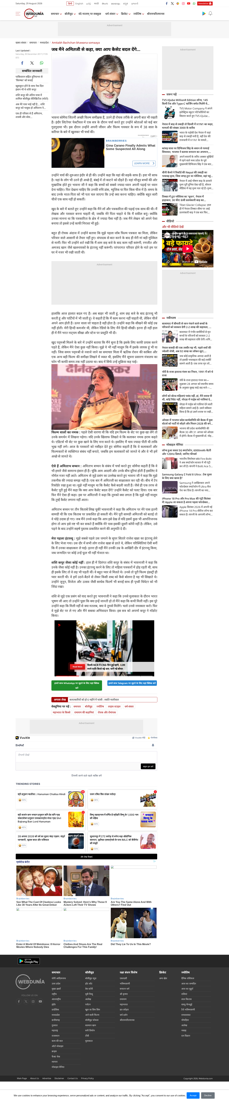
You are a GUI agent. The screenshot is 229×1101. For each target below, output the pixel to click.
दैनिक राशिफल (187, 978)
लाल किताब (186, 999)
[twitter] (172, 3)
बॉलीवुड (69, 14)
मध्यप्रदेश (44, 42)
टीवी (87, 1035)
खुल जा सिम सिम (92, 1009)
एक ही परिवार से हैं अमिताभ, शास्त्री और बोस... (29, 115)
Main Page (22, 1078)
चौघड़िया (185, 1019)
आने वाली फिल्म (92, 1014)
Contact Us (72, 1078)
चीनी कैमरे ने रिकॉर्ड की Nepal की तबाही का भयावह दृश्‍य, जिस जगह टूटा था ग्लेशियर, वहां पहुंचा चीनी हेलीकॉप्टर (187, 174)
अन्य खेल (163, 978)
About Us (34, 1078)
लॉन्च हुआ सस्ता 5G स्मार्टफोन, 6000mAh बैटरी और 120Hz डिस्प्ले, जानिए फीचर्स (186, 452)
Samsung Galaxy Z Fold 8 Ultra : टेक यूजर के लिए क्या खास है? (187, 476)
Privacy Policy (87, 1078)
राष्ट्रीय (54, 993)
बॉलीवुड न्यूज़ (90, 978)
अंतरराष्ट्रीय (56, 999)
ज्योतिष (137, 14)
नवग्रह (183, 1030)
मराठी (96, 3)
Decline (208, 1095)
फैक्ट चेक (56, 1056)
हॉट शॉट (88, 983)
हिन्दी (70, 3)
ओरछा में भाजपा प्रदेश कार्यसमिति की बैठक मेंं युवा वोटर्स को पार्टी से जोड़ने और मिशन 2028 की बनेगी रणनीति (187, 421)
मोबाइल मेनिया (174, 445)
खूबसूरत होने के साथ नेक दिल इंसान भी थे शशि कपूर (30, 87)
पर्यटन (88, 1004)
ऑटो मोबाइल (57, 1046)
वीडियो (170, 221)
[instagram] (183, 3)
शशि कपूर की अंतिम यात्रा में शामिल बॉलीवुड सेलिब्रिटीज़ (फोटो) (32, 96)
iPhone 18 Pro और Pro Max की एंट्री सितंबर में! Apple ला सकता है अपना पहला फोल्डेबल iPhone (186, 500)
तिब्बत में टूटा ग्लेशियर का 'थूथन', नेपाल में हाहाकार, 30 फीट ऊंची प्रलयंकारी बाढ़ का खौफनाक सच (183, 198)
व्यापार (54, 1061)
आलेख (88, 999)
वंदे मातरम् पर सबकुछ (90, 14)
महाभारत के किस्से (61, 712)
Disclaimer (59, 1078)
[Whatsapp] (194, 3)
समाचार (55, 14)
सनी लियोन (90, 1030)
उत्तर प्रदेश (56, 983)
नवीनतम (171, 318)
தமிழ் (88, 3)
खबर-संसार (21, 42)
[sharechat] (177, 3)
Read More (77, 667)
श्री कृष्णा (124, 993)
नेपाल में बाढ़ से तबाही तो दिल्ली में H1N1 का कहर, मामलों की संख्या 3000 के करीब (187, 125)
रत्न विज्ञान (185, 1035)
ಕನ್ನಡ (125, 3)
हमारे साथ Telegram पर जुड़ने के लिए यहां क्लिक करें (132, 683)
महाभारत (124, 1004)
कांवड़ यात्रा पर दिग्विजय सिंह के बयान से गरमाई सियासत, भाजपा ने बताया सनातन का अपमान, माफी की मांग (185, 150)
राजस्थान (55, 1035)
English (79, 3)
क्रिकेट (124, 14)
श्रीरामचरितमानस (155, 14)
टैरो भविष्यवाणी (188, 1009)
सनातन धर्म (124, 988)
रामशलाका (186, 1014)
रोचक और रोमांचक (107, 712)
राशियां (184, 993)
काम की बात (57, 1040)
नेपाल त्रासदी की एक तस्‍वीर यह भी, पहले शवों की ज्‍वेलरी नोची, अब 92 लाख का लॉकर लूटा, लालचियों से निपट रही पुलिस (186, 349)
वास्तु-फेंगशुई (186, 1004)
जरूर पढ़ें (171, 94)
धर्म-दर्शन (123, 1014)
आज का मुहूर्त (187, 988)
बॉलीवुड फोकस (91, 1019)
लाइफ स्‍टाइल (114, 706)
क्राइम (54, 1051)
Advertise (46, 1078)
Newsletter (203, 3)
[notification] (210, 13)
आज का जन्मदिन (188, 983)
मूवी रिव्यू (89, 993)
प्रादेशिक (55, 1009)
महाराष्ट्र (55, 1030)
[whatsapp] (41, 63)
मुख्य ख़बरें (56, 988)
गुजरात (55, 1025)
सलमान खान (90, 1025)
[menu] (19, 14)
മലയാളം (115, 3)
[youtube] (188, 3)
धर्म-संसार (110, 14)
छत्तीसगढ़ (56, 1019)
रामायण (123, 999)
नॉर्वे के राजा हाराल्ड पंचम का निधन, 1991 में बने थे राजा (187, 373)
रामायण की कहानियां (84, 712)
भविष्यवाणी (125, 983)
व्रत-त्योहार (124, 1009)
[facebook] (167, 3)
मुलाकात (89, 1040)
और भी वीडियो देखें (173, 227)
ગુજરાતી (134, 3)
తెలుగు (105, 3)
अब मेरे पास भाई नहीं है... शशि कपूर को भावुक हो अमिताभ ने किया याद (30, 105)
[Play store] (204, 13)
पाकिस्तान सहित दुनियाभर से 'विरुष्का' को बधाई (29, 78)
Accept (193, 1095)
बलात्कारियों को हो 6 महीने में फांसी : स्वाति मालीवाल (94, 699)
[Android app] (29, 961)
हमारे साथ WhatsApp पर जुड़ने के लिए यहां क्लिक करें (76, 685)
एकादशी (123, 978)
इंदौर (54, 1004)
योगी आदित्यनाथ (59, 978)
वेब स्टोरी (89, 988)
